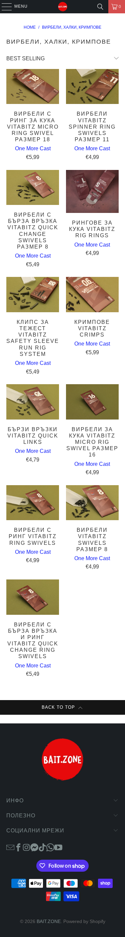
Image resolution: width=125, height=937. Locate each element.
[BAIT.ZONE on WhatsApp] (50, 847)
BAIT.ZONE (49, 921)
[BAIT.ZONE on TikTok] (42, 847)
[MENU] (3, 6)
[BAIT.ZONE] (62, 6)
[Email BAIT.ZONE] (10, 847)
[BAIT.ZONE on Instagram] (26, 847)
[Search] (100, 6)
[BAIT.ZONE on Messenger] (34, 847)
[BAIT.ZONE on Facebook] (18, 847)
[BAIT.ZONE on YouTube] (58, 847)
